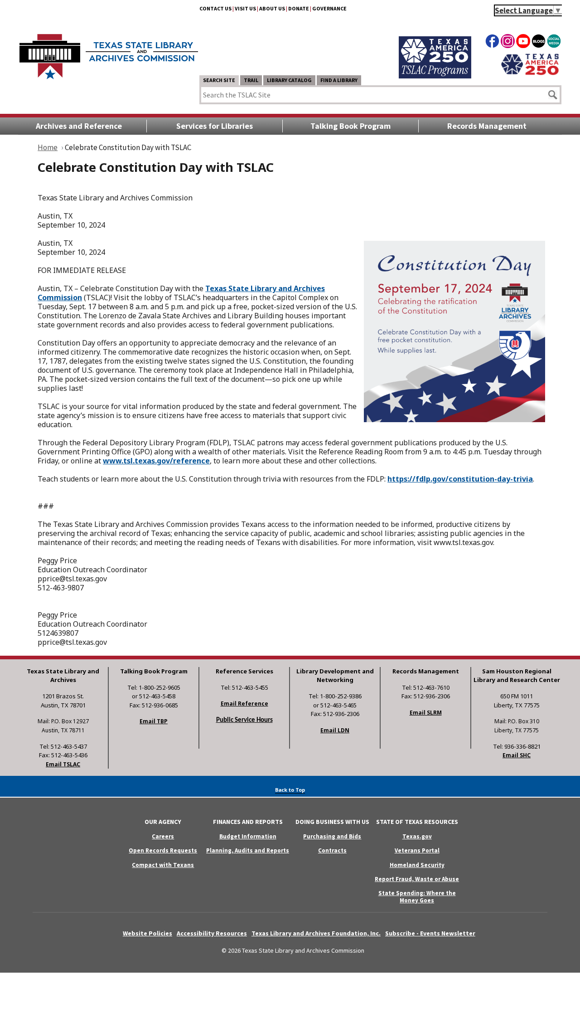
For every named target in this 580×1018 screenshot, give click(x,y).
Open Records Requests (163, 850)
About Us (272, 8)
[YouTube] (523, 42)
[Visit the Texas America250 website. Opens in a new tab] (530, 74)
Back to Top (290, 789)
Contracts (332, 850)
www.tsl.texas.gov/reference (156, 461)
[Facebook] (492, 42)
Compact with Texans (163, 865)
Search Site (219, 80)
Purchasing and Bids (332, 836)
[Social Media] (554, 42)
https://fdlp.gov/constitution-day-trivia (460, 479)
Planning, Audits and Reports (247, 850)
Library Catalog (289, 80)
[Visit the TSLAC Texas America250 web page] (435, 76)
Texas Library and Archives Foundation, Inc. (316, 933)
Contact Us (215, 8)
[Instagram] (508, 42)
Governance (329, 8)
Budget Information (247, 836)
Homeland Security (417, 865)
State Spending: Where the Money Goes (417, 896)
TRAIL (251, 80)
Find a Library (339, 80)
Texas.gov (417, 836)
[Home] (108, 52)
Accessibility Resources (212, 933)
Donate (298, 8)
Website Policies (147, 933)
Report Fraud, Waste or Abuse (417, 879)
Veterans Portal (417, 850)
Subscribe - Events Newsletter (430, 933)
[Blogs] (539, 42)
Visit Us (245, 8)
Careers (163, 836)
